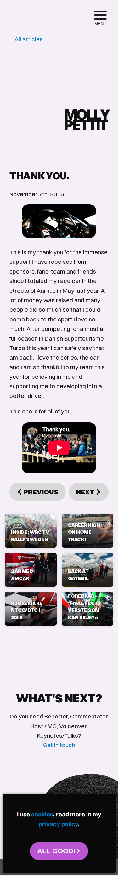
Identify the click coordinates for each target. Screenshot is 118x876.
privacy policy (58, 824)
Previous (40, 491)
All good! (56, 851)
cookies (42, 814)
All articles (28, 39)
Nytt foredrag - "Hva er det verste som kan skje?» (84, 603)
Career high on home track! (84, 532)
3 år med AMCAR (22, 574)
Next (86, 491)
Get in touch (59, 745)
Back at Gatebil (78, 574)
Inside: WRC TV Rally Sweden (30, 535)
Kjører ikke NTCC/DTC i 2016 (27, 610)
